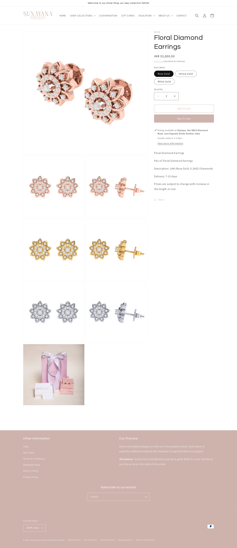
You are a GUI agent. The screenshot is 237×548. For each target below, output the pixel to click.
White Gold (164, 81)
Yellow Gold (186, 73)
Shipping (158, 61)
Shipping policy (125, 540)
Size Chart (28, 452)
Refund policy (74, 540)
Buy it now (184, 118)
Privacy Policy (30, 477)
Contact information (145, 540)
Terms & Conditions (34, 458)
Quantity (158, 89)
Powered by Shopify (56, 540)
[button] (82, 15)
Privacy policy (90, 540)
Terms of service (107, 540)
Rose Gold (164, 73)
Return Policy (30, 470)
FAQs (25, 446)
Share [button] (161, 199)
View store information (170, 143)
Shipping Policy (31, 464)
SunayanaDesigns (38, 540)
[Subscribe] (146, 497)
